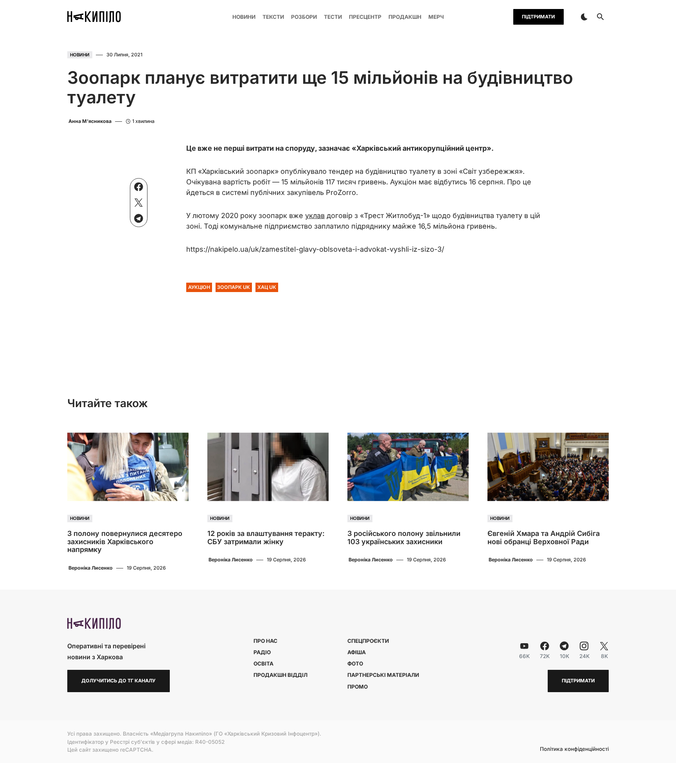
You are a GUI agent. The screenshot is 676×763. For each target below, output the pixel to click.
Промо (357, 687)
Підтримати (538, 17)
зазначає (334, 148)
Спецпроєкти (368, 641)
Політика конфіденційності (574, 749)
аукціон (199, 287)
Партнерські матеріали (383, 675)
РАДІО (262, 652)
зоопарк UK (233, 287)
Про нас (265, 641)
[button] (584, 17)
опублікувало (303, 171)
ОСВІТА (263, 663)
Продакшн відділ (280, 675)
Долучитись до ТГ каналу (118, 681)
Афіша (356, 652)
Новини (80, 55)
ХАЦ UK (266, 287)
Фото (355, 663)
